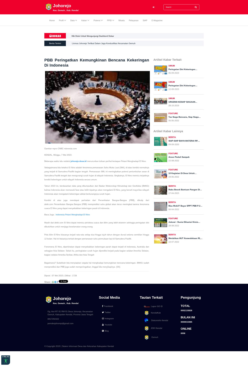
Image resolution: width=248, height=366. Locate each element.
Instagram (109, 318)
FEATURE (173, 113)
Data (72, 20)
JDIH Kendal (155, 328)
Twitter (108, 312)
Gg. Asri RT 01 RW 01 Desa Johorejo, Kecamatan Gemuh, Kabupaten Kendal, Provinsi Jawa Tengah (70, 313)
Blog (107, 331)
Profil (61, 20)
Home (52, 20)
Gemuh (153, 337)
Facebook (108, 306)
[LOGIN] (153, 7)
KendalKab (155, 313)
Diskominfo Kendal (158, 320)
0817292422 (53, 319)
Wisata (121, 20)
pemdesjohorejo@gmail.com (60, 323)
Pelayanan (133, 20)
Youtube (108, 325)
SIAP (145, 20)
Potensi (97, 20)
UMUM (171, 66)
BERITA (172, 137)
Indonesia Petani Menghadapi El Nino (73, 214)
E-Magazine (157, 20)
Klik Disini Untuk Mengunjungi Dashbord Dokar (93, 36)
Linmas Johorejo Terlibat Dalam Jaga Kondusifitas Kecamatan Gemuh (103, 43)
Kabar (84, 20)
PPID (109, 20)
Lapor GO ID (157, 306)
